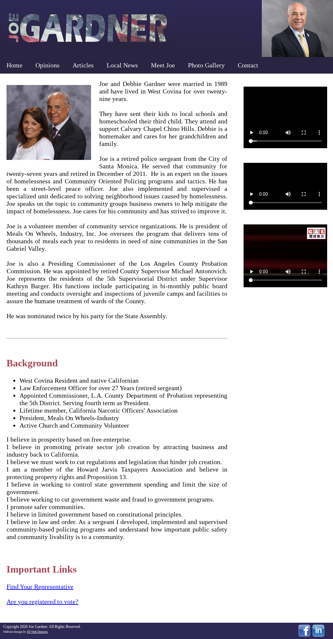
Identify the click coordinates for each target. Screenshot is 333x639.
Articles (83, 65)
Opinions (47, 65)
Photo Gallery (206, 65)
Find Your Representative (40, 586)
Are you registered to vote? (42, 601)
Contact (248, 65)
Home (14, 65)
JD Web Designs (37, 631)
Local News (122, 65)
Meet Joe (163, 65)
